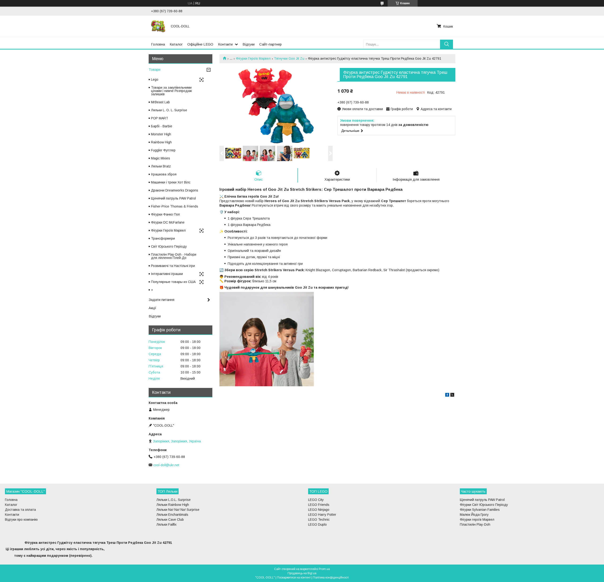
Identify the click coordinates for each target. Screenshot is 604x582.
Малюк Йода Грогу (474, 514)
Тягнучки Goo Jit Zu (289, 58)
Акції (152, 308)
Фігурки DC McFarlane (168, 222)
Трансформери (163, 238)
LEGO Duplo (317, 524)
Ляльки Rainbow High (172, 505)
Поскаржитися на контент (294, 577)
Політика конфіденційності (331, 577)
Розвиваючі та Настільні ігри (173, 266)
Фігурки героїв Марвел (477, 519)
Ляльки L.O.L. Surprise (173, 500)
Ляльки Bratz (161, 166)
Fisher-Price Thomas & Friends (174, 206)
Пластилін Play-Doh (475, 524)
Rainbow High (161, 142)
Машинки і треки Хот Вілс (170, 182)
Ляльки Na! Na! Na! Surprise (177, 509)
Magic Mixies (160, 158)
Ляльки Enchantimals (172, 514)
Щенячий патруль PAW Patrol (173, 198)
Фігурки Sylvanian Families (480, 509)
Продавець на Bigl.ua (302, 573)
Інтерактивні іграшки (167, 274)
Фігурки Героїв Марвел (253, 58)
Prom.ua (324, 569)
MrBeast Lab (160, 102)
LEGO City (316, 500)
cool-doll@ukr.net (166, 465)
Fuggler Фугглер (163, 150)
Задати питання (161, 300)
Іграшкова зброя (163, 174)
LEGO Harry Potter (322, 514)
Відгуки (249, 44)
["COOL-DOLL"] (158, 26)
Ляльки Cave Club (170, 519)
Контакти (225, 44)
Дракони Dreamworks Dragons (174, 190)
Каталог (176, 44)
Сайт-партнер (270, 44)
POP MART (159, 118)
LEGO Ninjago (318, 509)
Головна (158, 44)
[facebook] (447, 395)
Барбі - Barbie (161, 126)
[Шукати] (446, 44)
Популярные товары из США (173, 282)
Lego (154, 79)
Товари (154, 69)
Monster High (161, 134)
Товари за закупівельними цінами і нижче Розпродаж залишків (171, 91)
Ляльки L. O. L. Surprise (169, 110)
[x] (452, 395)
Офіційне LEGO (200, 44)
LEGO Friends (318, 505)
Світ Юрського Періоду (169, 246)
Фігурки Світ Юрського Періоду (484, 505)
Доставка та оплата (20, 509)
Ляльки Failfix (166, 524)
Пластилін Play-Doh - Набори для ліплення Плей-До (173, 256)
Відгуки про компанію (21, 519)
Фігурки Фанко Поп (165, 214)
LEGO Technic (319, 519)
